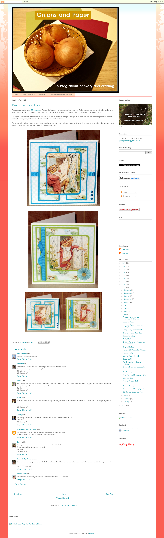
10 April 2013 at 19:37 (24, 469)
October (127, 296)
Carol (19, 381)
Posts (124, 192)
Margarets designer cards (26, 429)
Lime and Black (128, 378)
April (125, 314)
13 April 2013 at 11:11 (24, 480)
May (125, 311)
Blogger (91, 533)
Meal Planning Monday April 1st (134, 389)
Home (16, 95)
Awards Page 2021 (28, 95)
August (126, 302)
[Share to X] (44, 342)
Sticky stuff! (127, 359)
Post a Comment (21, 484)
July (125, 305)
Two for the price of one (131, 372)
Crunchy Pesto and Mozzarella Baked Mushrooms (133, 368)
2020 (124, 266)
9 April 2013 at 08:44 (24, 425)
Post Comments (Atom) (68, 505)
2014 (124, 284)
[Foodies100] (124, 430)
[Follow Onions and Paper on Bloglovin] (129, 179)
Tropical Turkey (128, 347)
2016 (124, 278)
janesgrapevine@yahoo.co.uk (129, 141)
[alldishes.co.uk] (125, 418)
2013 (124, 287)
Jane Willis (125, 249)
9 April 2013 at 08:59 (24, 437)
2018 (124, 272)
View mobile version (63, 498)
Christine (20, 364)
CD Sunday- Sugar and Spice (133, 392)
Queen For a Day (129, 336)
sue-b (19, 398)
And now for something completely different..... (132, 318)
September (128, 299)
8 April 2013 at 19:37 (24, 393)
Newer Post (18, 494)
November (127, 293)
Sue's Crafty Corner (24, 459)
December (127, 290)
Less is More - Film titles (131, 356)
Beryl (19, 442)
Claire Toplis (22, 353)
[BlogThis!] (41, 342)
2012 (124, 406)
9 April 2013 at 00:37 (24, 410)
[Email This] (39, 342)
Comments (126, 196)
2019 (124, 269)
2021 (124, 263)
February (127, 399)
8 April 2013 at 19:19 (24, 376)
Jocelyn (20, 415)
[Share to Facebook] (46, 342)
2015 (124, 281)
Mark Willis (125, 253)
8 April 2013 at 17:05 (24, 359)
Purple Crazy (22, 474)
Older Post (109, 494)
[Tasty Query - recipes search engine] (126, 446)
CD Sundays (35, 110)
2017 (124, 275)
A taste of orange (129, 386)
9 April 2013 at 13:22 (24, 454)
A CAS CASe (127, 339)
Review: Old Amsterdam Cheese (134, 350)
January (127, 402)
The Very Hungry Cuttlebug (132, 333)
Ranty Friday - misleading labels (134, 330)
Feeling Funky (128, 353)
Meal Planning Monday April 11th (134, 375)
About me (42, 95)
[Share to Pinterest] (48, 342)
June (126, 308)
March (126, 396)
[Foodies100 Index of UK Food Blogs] (129, 428)
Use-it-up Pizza (128, 322)
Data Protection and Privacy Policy (61, 95)
